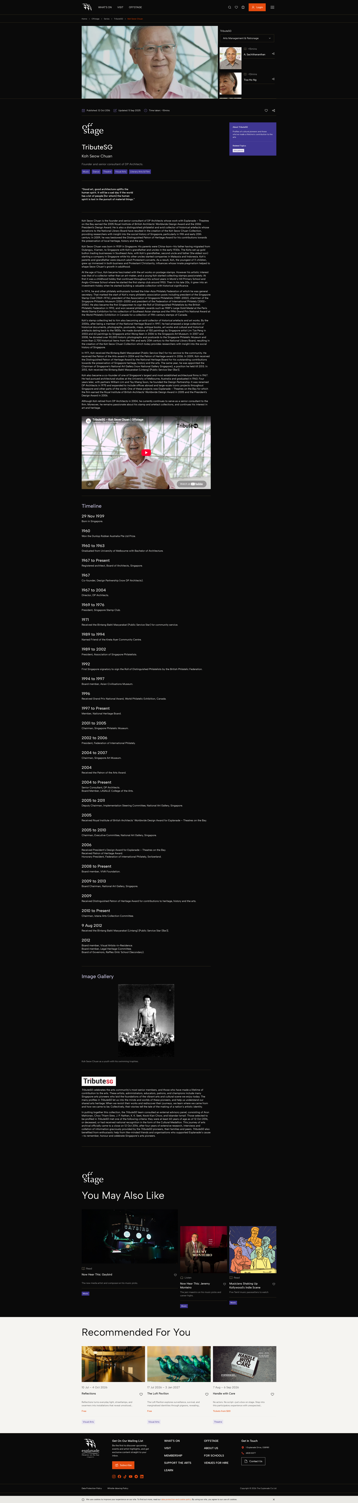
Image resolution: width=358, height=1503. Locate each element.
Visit (120, 7)
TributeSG (118, 19)
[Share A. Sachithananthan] (273, 53)
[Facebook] (119, 1476)
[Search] (229, 7)
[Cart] (243, 7)
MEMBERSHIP (173, 1455)
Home (84, 19)
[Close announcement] (273, 1499)
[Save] (236, 7)
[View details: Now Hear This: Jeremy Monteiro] (203, 1267)
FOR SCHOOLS (214, 1455)
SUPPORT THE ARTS (177, 1462)
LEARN (168, 1470)
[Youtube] (130, 1476)
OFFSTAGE (211, 1440)
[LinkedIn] (141, 1476)
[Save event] (266, 110)
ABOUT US (211, 1448)
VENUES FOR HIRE (216, 1462)
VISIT (167, 1448)
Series (106, 19)
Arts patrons (238, 151)
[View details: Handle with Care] (244, 1385)
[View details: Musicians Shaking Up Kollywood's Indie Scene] (252, 1267)
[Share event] (273, 110)
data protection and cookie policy (176, 1499)
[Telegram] (136, 1476)
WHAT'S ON (172, 1440)
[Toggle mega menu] (272, 7)
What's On (105, 7)
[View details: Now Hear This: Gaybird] (130, 1252)
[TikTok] (125, 1476)
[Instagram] (114, 1476)
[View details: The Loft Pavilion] (179, 1385)
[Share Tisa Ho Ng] (273, 79)
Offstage (135, 7)
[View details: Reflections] (113, 1385)
